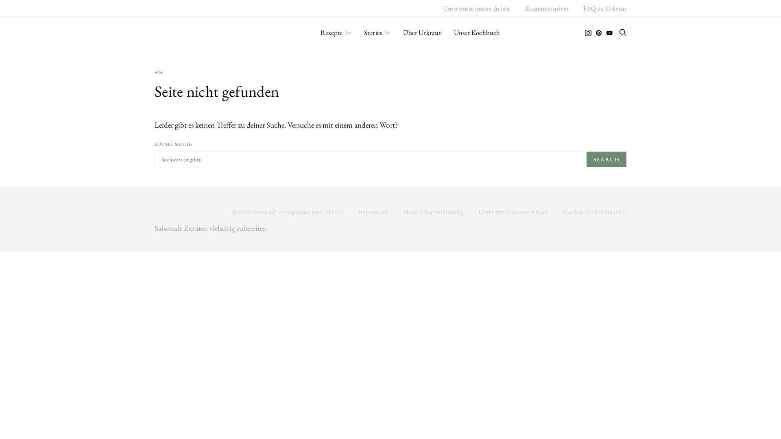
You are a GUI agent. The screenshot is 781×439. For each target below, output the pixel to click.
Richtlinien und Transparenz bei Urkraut (287, 211)
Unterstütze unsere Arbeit (476, 8)
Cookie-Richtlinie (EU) (594, 211)
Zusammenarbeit (547, 8)
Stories (373, 32)
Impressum (373, 211)
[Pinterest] (599, 33)
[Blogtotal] (390, 257)
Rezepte (332, 32)
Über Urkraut (422, 32)
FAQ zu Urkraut (604, 8)
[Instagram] (588, 33)
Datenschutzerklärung (433, 211)
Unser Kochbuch (477, 32)
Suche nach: (173, 144)
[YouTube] (609, 33)
